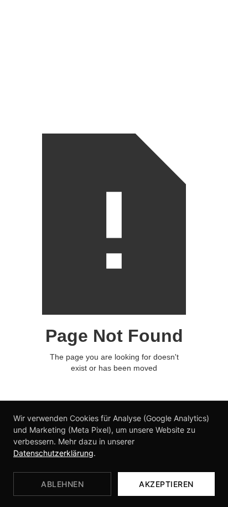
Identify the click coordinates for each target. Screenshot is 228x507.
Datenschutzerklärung (53, 453)
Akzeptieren (166, 484)
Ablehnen (62, 484)
